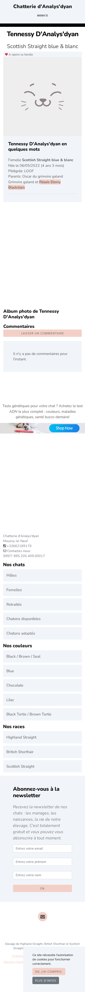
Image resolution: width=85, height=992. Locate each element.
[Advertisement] (42, 256)
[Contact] (43, 916)
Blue (10, 670)
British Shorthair (20, 751)
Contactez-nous (18, 551)
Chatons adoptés (20, 633)
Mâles (11, 575)
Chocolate (14, 685)
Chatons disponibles (23, 618)
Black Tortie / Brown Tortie (28, 714)
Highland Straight (21, 737)
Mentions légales (14, 962)
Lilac (10, 699)
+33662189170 (19, 546)
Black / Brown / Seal (23, 656)
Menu (41, 15)
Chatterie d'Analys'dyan (42, 6)
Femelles (14, 589)
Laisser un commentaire (42, 333)
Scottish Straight (20, 766)
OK (42, 888)
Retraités (14, 604)
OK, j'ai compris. (49, 971)
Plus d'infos (45, 980)
